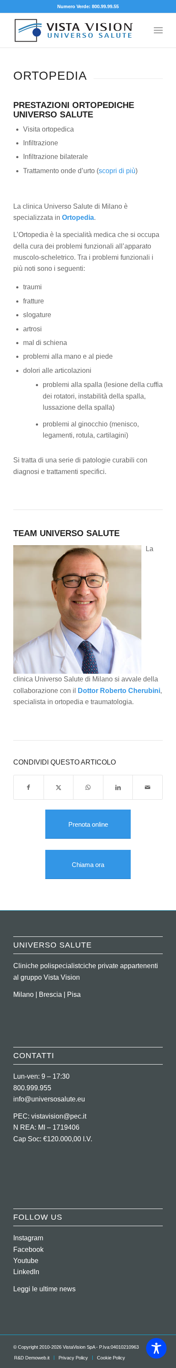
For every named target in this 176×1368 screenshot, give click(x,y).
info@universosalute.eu (49, 1099)
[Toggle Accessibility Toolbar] (156, 1348)
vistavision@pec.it (58, 1116)
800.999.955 (32, 1088)
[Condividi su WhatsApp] (88, 787)
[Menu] (158, 30)
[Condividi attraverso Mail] (147, 787)
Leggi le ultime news (44, 1289)
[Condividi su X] (58, 787)
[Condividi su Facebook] (29, 787)
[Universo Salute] (73, 30)
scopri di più (117, 170)
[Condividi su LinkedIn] (118, 787)
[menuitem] (158, 30)
